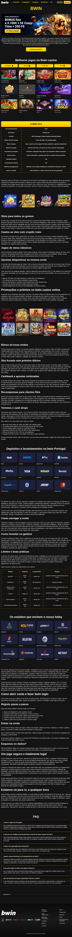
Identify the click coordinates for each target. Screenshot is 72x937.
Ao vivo (26, 65)
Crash (43, 65)
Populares (8, 65)
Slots (61, 65)
